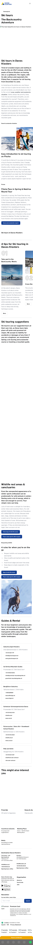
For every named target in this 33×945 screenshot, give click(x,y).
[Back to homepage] (6, 3)
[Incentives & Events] (2, 826)
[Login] (21, 3)
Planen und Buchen (16, 937)
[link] (2, 873)
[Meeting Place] (18, 826)
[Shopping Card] (25, 3)
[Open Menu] (30, 3)
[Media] (2, 838)
